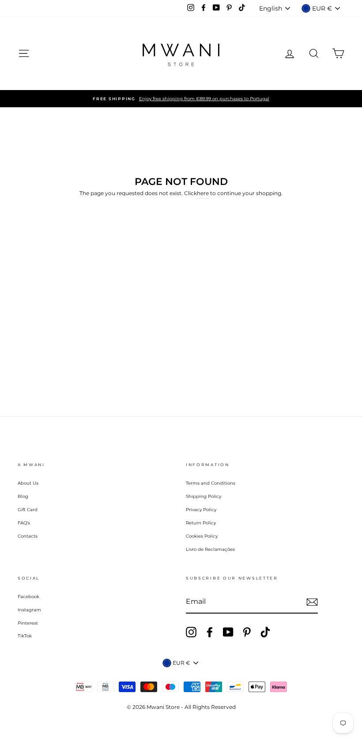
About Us (28, 483)
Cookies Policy (202, 536)
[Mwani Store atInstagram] (191, 632)
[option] (181, 98)
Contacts (28, 536)
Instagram (29, 610)
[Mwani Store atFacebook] (209, 632)
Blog (23, 496)
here (203, 193)
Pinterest (28, 623)
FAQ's (24, 523)
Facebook (28, 596)
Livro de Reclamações (210, 549)
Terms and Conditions (210, 483)
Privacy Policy (201, 509)
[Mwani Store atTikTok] (265, 632)
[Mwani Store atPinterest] (246, 632)
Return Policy (201, 523)
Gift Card (28, 509)
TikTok (25, 636)
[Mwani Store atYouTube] (228, 632)
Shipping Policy (203, 496)
